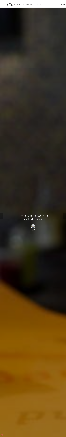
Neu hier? (63, 4)
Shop (50, 4)
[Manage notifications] (2, 435)
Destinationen (29, 4)
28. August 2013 (33, 230)
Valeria (34, 229)
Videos (46, 4)
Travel (23, 4)
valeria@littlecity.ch (10, 0)
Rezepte (41, 4)
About (18, 4)
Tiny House (36, 4)
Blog (15, 4)
